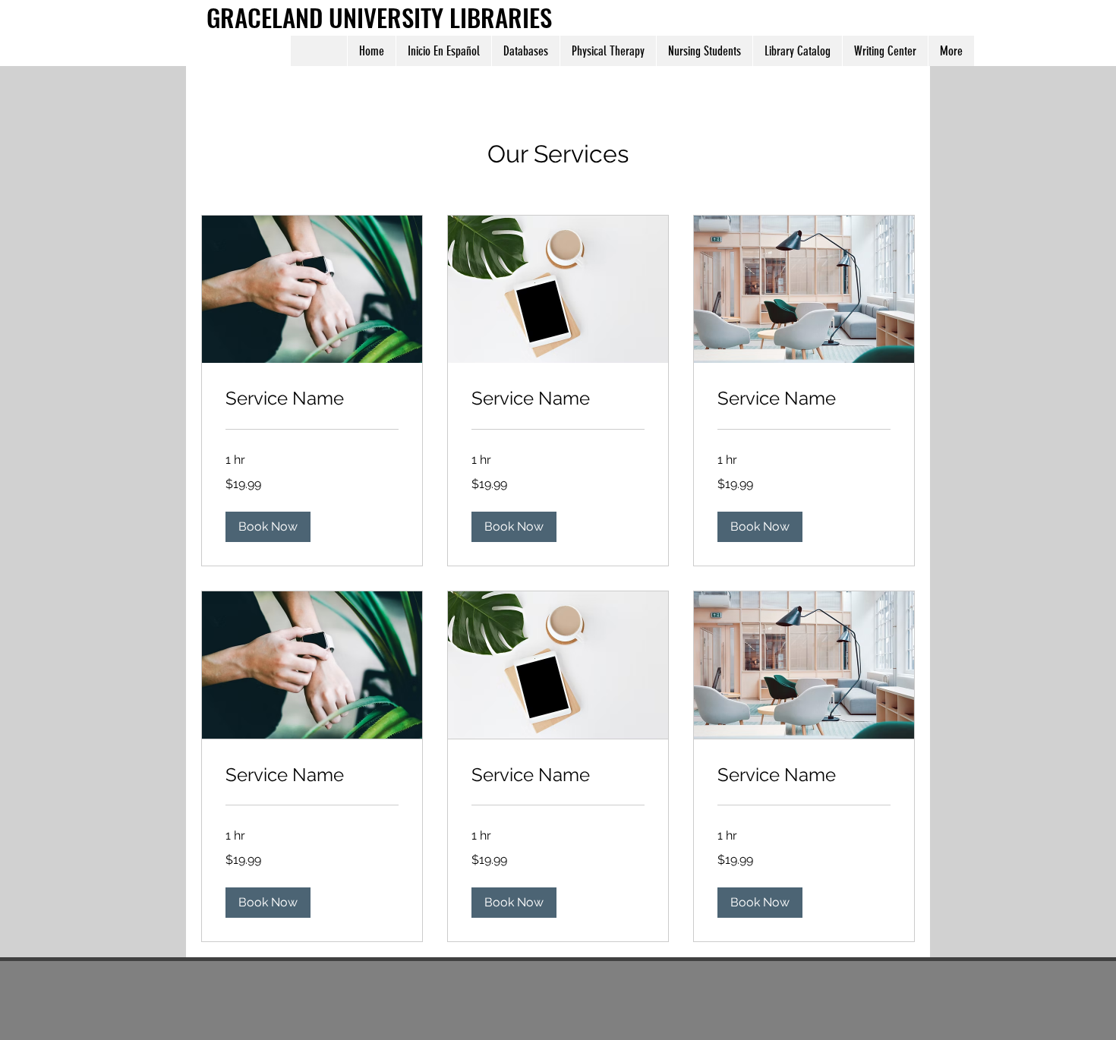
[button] (268, 527)
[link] (312, 398)
